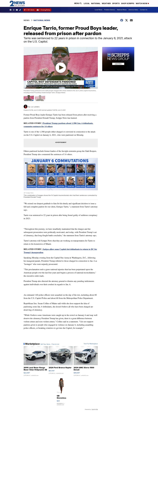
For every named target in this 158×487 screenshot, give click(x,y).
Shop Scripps (127, 3)
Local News (98, 10)
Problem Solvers (109, 10)
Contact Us (143, 10)
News (27, 20)
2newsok (14, 10)
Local (87, 3)
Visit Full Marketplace (91, 344)
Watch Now (142, 3)
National (95, 3)
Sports (116, 3)
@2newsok (20, 10)
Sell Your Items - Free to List (50, 344)
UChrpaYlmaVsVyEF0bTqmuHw (17, 10)
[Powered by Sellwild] (95, 409)
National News (122, 10)
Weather (106, 3)
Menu (77, 3)
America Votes (133, 10)
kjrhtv (11, 10)
